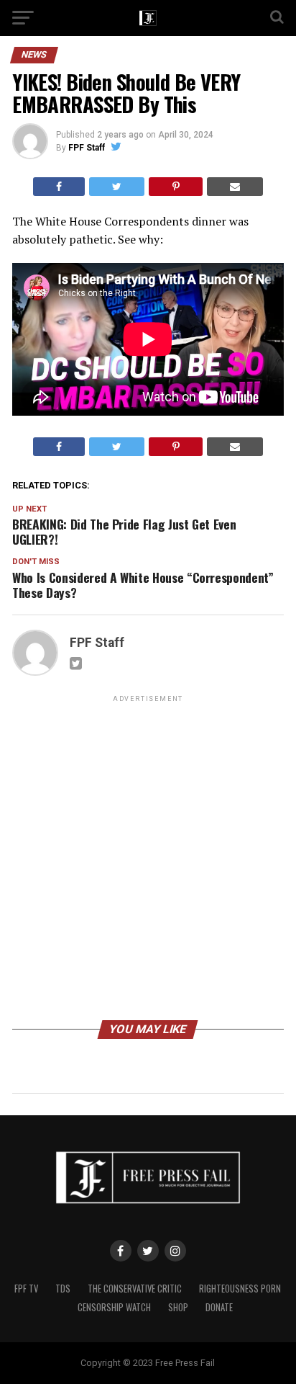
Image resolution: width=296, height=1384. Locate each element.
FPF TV (26, 1288)
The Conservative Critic (135, 1288)
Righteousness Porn (240, 1288)
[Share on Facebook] (59, 186)
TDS (62, 1288)
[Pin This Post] (175, 186)
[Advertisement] (148, 860)
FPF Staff (86, 148)
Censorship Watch (114, 1307)
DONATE (219, 1307)
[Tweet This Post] (116, 186)
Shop (178, 1307)
